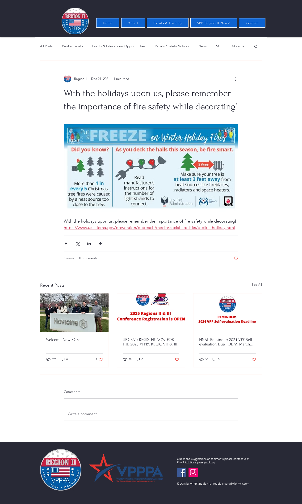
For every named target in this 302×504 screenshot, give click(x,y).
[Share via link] (100, 243)
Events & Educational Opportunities (118, 46)
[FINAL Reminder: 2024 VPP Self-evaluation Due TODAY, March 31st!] (227, 312)
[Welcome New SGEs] (74, 312)
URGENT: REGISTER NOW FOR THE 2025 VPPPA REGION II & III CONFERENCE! (150, 341)
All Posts (46, 46)
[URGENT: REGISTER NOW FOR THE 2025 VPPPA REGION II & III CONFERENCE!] (151, 312)
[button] (256, 46)
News (202, 46)
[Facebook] (181, 472)
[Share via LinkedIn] (89, 243)
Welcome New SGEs (63, 339)
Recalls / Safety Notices (172, 46)
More (236, 46)
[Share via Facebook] (66, 243)
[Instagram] (193, 472)
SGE (219, 46)
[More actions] (235, 79)
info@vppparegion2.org (200, 462)
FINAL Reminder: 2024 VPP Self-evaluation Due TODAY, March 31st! (226, 341)
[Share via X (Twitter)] (77, 243)
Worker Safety (72, 46)
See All (257, 284)
